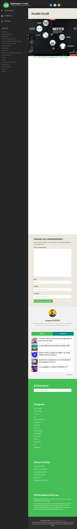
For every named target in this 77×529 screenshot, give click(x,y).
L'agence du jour (38, 431)
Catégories (9, 11)
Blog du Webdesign (7, 34)
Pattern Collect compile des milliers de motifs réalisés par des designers (54, 354)
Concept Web (37, 411)
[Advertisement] (52, 147)
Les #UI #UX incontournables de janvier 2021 (54, 346)
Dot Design (5, 48)
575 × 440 (37, 57)
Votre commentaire (40, 247)
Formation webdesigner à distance (12, 53)
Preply (4, 60)
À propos (8, 16)
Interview (36, 428)
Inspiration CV (37, 477)
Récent (42, 333)
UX (34, 445)
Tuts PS (4, 69)
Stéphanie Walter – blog (8, 62)
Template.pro (5, 64)
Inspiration (37, 425)
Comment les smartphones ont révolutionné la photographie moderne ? (55, 361)
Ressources (37, 436)
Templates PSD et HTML (40, 480)
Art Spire (4, 32)
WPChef (4, 71)
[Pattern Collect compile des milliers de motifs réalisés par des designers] (34, 355)
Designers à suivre (39, 419)
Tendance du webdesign (41, 469)
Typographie (37, 442)
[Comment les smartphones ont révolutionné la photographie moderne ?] (34, 362)
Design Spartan (6, 46)
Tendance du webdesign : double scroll (54, 57)
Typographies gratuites (40, 472)
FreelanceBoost (6, 55)
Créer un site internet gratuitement (12, 41)
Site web (36, 293)
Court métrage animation (9, 39)
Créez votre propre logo (9, 43)
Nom (35, 279)
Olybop (4, 57)
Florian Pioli (5, 50)
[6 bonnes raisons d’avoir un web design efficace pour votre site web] (34, 340)
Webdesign (37, 447)
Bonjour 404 (5, 36)
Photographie (38, 433)
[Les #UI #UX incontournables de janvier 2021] (34, 348)
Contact (7, 21)
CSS (35, 417)
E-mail (36, 286)
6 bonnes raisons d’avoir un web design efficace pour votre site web (55, 340)
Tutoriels (36, 439)
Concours (36, 414)
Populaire (63, 333)
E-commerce (37, 422)
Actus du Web (38, 408)
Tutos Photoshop (6, 67)
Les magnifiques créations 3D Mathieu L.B (53, 367)
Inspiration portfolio (39, 475)
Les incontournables (39, 466)
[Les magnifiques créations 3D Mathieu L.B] (34, 369)
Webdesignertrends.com (58, 520)
